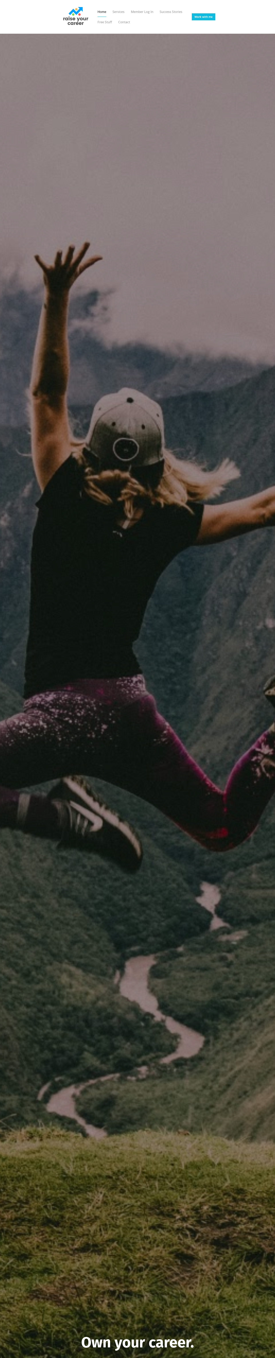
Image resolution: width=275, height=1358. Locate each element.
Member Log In (142, 11)
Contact (124, 22)
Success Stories (171, 11)
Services (118, 11)
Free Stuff (105, 22)
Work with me (204, 16)
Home (102, 11)
